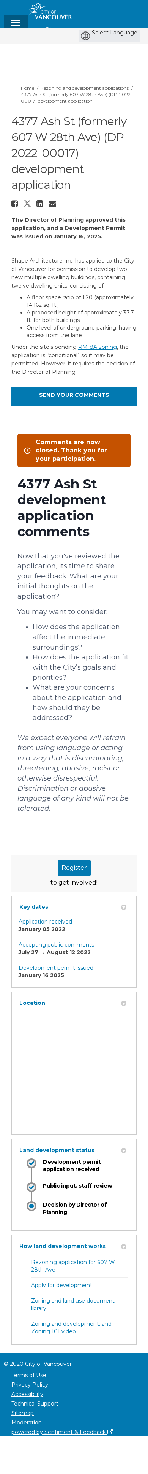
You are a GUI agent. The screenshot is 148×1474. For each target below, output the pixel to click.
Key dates (33, 906)
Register (74, 867)
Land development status (56, 1150)
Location (32, 1003)
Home (27, 88)
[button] (15, 203)
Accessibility (27, 1394)
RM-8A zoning (97, 347)
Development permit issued (56, 967)
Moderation (26, 1422)
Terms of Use (28, 1375)
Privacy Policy (29, 1384)
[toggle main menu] (16, 26)
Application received (45, 921)
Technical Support (34, 1403)
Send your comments (74, 395)
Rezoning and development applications (84, 88)
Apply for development (61, 1285)
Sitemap (22, 1413)
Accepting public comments (56, 944)
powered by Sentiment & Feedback (59, 1432)
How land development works (62, 1246)
